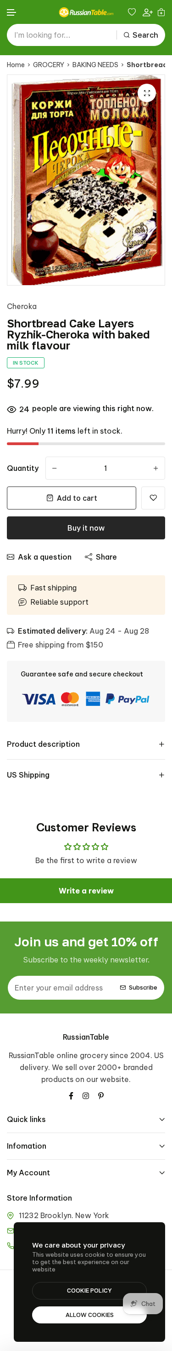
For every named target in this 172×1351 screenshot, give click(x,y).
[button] (12, 12)
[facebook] (71, 1094)
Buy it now (86, 527)
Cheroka (22, 306)
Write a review (86, 890)
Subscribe (143, 987)
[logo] (86, 12)
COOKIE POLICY (89, 1290)
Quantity (23, 468)
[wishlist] (133, 12)
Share (106, 556)
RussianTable (86, 1037)
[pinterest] (101, 1094)
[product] (147, 93)
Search (145, 35)
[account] (148, 12)
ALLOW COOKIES (90, 1314)
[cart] (161, 12)
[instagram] (86, 1094)
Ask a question (45, 556)
